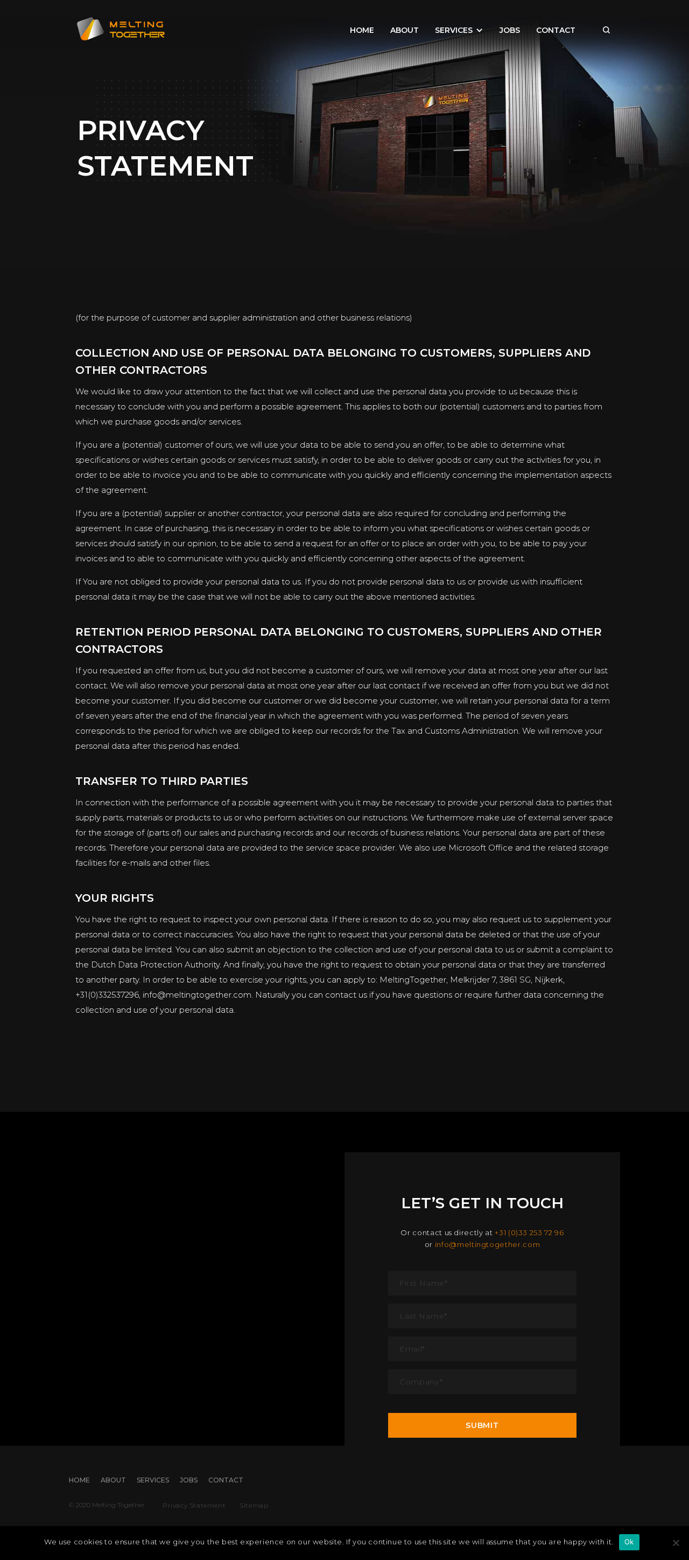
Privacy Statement (194, 1505)
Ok (629, 1541)
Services (454, 29)
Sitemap (254, 1505)
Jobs (510, 30)
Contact (555, 30)
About (404, 30)
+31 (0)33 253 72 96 (529, 1232)
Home (362, 30)
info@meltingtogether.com (487, 1244)
